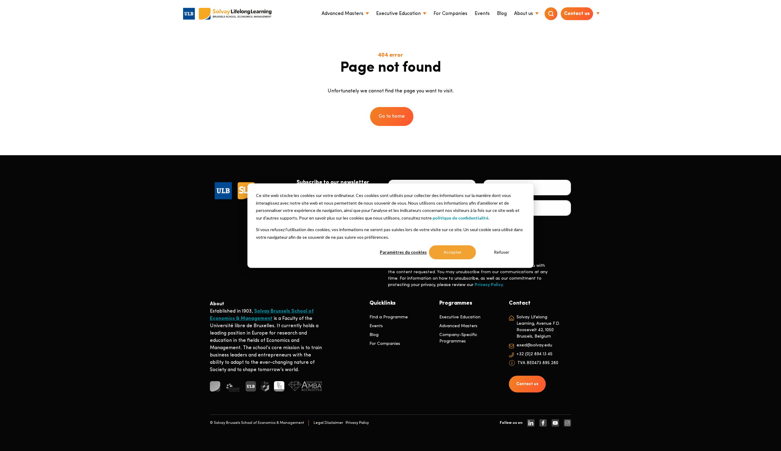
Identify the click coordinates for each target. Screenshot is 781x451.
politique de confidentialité (460, 217)
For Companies (384, 344)
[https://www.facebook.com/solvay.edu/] (543, 423)
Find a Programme (388, 317)
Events (376, 326)
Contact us (577, 13)
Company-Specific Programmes (458, 338)
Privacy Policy (489, 285)
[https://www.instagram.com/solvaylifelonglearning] (567, 423)
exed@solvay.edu (534, 345)
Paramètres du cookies (403, 252)
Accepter (453, 252)
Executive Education (459, 317)
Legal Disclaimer (328, 423)
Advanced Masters (458, 326)
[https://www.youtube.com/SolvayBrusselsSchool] (555, 423)
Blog (374, 335)
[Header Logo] (227, 13)
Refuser (501, 252)
